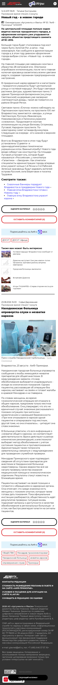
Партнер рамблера (25, 672)
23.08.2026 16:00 (9, 302)
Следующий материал (27, 678)
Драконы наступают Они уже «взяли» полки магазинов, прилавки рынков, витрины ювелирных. (31, 262)
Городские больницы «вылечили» (27, 269)
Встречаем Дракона (21, 278)
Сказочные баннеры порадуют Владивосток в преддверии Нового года (27, 186)
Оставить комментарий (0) (29, 219)
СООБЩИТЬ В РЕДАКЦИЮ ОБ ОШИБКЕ (22, 598)
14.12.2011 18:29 (8, 11)
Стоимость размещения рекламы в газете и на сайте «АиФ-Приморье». (27, 587)
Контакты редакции (14, 582)
